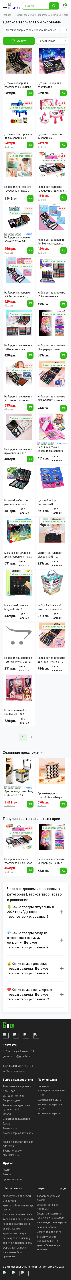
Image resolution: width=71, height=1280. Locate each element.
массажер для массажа (17, 1214)
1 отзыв (28, 234)
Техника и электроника (17, 1086)
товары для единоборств (18, 1219)
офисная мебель (47, 1227)
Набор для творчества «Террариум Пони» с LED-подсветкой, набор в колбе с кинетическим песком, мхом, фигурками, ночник (52, 861)
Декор (7, 1123)
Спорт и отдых (11, 1100)
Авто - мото (10, 1128)
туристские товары (14, 1233)
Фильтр (21, 41)
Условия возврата (49, 1113)
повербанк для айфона (17, 1223)
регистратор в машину (16, 1238)
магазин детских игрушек (52, 1222)
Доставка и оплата (49, 1099)
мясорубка (9, 1200)
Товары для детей (24, 15)
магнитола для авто (49, 1231)
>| (48, 737)
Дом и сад (9, 1091)
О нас (41, 1095)
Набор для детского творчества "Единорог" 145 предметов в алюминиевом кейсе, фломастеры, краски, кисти (18, 861)
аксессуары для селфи (17, 1196)
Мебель (7, 1114)
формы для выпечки (15, 1247)
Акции (6, 1169)
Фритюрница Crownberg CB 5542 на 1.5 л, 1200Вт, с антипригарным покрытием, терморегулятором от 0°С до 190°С (18, 793)
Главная (7, 15)
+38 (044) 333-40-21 (18, 1066)
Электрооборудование (17, 1118)
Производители (12, 1179)
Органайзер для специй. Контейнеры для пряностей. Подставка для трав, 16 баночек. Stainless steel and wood (52, 795)
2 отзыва (62, 443)
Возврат (8, 1174)
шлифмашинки (12, 1228)
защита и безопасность (17, 1242)
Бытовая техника (13, 1095)
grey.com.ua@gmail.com (17, 1056)
